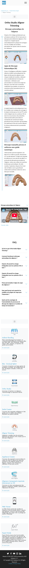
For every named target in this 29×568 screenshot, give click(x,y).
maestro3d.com (4, 11)
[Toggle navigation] (25, 3)
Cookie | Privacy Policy (15, 563)
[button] (14, 205)
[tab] (14, 205)
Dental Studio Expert (14, 11)
